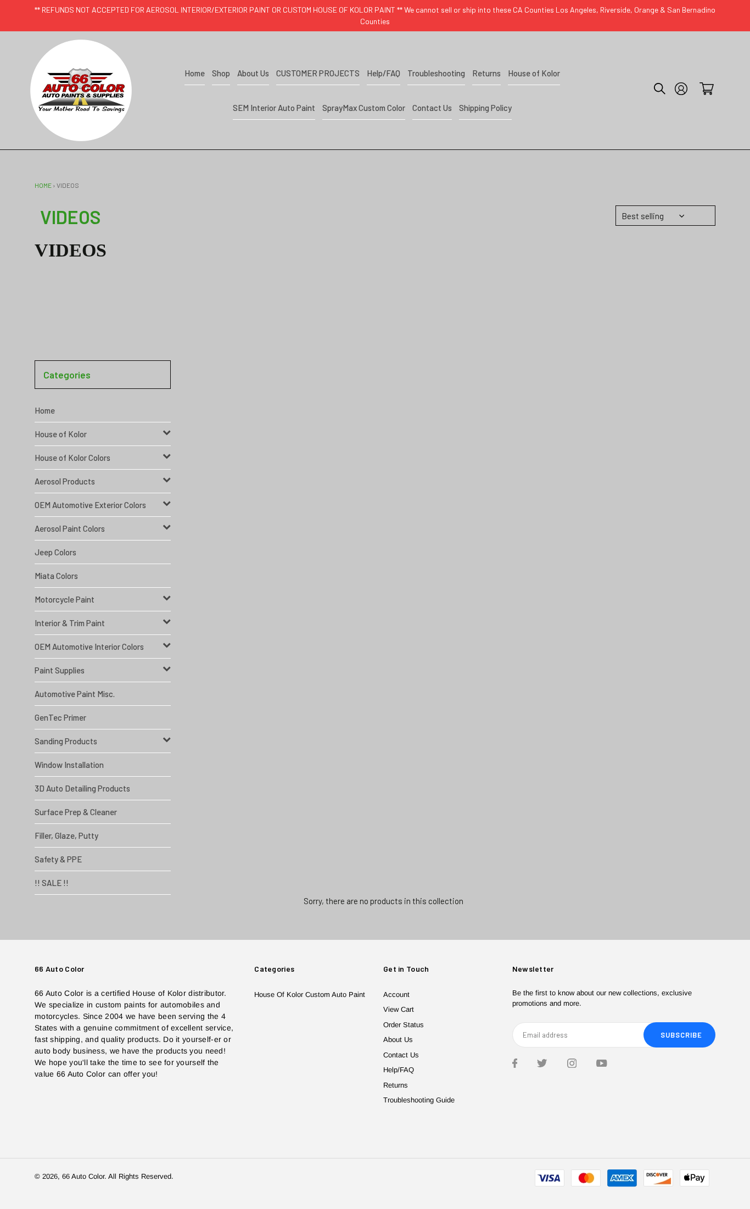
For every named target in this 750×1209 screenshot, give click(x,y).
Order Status (403, 1025)
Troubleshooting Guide (419, 1100)
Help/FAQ (398, 1070)
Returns (395, 1085)
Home (43, 185)
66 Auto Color (83, 1176)
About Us (398, 1039)
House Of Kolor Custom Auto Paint (309, 994)
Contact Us (401, 1055)
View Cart (398, 1009)
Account (396, 994)
